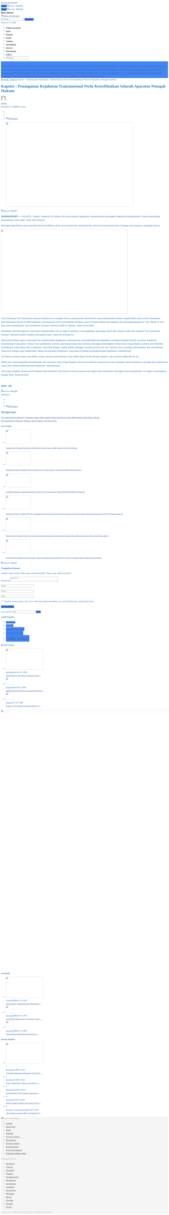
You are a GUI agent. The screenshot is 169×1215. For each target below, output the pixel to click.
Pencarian (29, 19)
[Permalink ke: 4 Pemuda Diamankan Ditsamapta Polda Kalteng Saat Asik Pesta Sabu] (24, 1063)
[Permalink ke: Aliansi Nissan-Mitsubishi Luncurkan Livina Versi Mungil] (9, 1027)
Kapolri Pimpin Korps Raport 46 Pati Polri (29, 421)
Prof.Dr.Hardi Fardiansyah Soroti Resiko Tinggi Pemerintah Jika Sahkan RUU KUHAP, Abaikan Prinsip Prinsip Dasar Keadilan (53, 558)
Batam (9, 672)
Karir (8, 1130)
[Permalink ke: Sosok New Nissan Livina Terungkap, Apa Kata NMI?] (9, 1012)
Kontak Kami (12, 1147)
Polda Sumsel (17, 638)
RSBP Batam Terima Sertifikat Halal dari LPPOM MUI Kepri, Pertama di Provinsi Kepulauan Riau (58, 76)
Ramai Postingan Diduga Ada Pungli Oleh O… (23, 1103)
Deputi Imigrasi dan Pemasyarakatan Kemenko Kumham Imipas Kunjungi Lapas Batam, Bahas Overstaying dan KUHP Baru (60, 66)
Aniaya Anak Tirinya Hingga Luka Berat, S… (23, 1083)
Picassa (9, 1203)
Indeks (9, 1123)
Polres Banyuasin (15, 629)
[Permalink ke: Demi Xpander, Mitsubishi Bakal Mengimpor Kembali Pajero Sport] (24, 997)
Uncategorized (21, 1110)
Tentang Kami (13, 1143)
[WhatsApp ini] (12, 118)
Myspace (10, 1193)
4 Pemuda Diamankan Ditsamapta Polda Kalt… (24, 1073)
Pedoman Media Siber (16, 1153)
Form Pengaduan (14, 1150)
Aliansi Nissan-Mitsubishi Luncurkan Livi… (22, 1034)
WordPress (11, 1180)
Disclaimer (11, 1140)
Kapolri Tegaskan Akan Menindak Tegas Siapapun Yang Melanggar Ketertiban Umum (50, 417)
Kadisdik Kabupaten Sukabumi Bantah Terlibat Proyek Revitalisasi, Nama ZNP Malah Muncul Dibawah (45, 492)
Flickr (9, 1207)
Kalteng (9, 1070)
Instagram (11, 1183)
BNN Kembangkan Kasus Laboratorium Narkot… (25, 691)
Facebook (10, 1164)
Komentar (5, 580)
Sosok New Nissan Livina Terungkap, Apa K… (24, 1019)
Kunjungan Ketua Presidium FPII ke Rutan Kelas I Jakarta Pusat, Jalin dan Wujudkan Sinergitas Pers (43, 470)
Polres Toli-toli (14, 633)
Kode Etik (10, 1127)
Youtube (9, 1200)
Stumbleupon (12, 1177)
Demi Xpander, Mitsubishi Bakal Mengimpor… (23, 1004)
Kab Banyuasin (10, 622)
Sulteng (9, 1110)
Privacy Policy (13, 1137)
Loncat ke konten (9, 2)
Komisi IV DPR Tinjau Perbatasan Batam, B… (23, 706)
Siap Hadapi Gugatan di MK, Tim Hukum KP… (23, 1113)
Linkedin (10, 1187)
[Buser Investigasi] (10, 16)
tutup (4, 6)
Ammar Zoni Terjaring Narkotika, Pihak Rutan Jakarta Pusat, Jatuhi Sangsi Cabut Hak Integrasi (41, 448)
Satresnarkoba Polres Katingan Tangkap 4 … (23, 1093)
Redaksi (9, 1133)
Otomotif (10, 1000)
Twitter (9, 1167)
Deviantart (11, 1190)
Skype (9, 1197)
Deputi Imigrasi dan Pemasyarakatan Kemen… (23, 676)
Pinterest (10, 1170)
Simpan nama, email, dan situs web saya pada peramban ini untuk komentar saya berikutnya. (49, 601)
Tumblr (9, 1173)
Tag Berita (9, 625)
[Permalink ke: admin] (3, 100)
